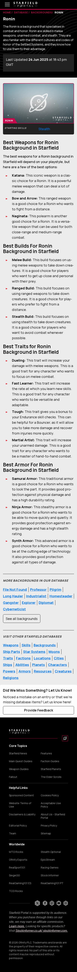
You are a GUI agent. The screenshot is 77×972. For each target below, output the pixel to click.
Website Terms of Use (20, 805)
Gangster (11, 602)
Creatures (63, 671)
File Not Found (15, 589)
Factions (23, 658)
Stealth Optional (51, 852)
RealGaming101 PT (52, 883)
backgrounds (41, 12)
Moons (54, 651)
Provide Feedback (38, 710)
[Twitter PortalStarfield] (37, 903)
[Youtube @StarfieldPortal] (58, 903)
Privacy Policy (49, 825)
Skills (26, 645)
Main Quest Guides (20, 761)
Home (7, 12)
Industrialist (36, 596)
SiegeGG (14, 875)
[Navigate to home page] (25, 4)
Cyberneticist (14, 609)
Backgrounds (45, 645)
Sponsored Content (21, 795)
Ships (7, 664)
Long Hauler (13, 596)
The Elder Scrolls (51, 777)
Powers (9, 671)
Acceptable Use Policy (51, 805)
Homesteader (61, 596)
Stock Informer (50, 875)
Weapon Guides (19, 769)
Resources (43, 671)
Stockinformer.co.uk (28, 930)
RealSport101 (17, 867)
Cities (59, 658)
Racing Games (49, 867)
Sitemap (46, 833)
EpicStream (48, 859)
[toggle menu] (4, 4)
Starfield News (18, 753)
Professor (38, 589)
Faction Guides (50, 761)
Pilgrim (55, 589)
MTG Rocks (16, 852)
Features (46, 753)
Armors (25, 671)
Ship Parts (11, 651)
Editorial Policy (18, 825)
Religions (11, 677)
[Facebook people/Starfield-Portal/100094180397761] (45, 903)
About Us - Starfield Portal (53, 816)
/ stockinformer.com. (54, 930)
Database (21, 12)
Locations (42, 658)
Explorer (29, 602)
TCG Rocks (16, 891)
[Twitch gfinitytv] (52, 903)
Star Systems (34, 651)
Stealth (44, 129)
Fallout (13, 777)
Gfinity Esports (18, 859)
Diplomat (46, 602)
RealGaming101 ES (20, 883)
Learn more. (17, 926)
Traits (8, 658)
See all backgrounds (22, 618)
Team (12, 833)
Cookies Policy (50, 795)
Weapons (11, 645)
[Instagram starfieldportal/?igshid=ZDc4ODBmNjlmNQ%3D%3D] (65, 903)
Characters (57, 664)
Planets (38, 664)
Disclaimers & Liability (22, 814)
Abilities (22, 664)
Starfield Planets (51, 769)
